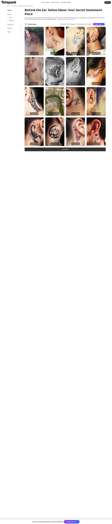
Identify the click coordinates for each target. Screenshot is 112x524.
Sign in (108, 2)
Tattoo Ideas (14, 6)
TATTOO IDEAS (45, 2)
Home (7, 6)
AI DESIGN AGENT (66, 2)
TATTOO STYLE (55, 2)
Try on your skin (34, 53)
